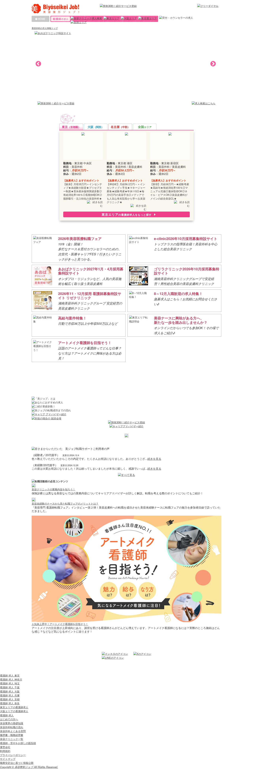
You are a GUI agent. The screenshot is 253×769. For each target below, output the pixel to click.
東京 (71, 127)
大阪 (96, 127)
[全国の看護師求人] (79, 22)
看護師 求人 (7, 715)
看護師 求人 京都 (10, 699)
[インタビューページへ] (34, 485)
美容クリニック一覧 (11, 739)
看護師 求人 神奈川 (11, 679)
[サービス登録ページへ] (56, 103)
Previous (37, 63)
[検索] (86, 18)
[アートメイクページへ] (126, 620)
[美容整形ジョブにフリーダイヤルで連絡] (207, 6)
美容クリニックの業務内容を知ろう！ (53, 489)
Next (212, 63)
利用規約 (5, 751)
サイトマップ (7, 759)
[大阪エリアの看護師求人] (129, 18)
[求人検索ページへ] (203, 103)
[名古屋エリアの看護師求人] (147, 18)
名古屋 (120, 127)
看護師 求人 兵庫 (10, 695)
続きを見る (154, 459)
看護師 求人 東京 (10, 675)
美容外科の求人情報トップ (45, 28)
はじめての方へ (9, 719)
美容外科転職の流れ (11, 727)
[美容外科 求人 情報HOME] (40, 19)
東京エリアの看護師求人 (14, 707)
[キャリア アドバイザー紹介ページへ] (126, 414)
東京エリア (127, 214)
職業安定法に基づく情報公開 (16, 763)
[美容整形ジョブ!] (64, 8)
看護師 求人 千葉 (10, 687)
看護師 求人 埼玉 (10, 683)
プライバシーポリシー (13, 755)
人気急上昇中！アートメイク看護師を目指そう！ (60, 624)
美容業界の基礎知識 (11, 723)
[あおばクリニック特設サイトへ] (126, 37)
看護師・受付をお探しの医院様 (18, 743)
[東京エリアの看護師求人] (111, 18)
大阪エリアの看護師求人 (14, 711)
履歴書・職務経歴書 (11, 735)
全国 (145, 127)
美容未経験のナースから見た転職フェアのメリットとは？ (65, 503)
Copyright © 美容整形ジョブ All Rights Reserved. (29, 767)
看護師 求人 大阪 (10, 691)
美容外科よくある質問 (13, 731)
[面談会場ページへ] (126, 418)
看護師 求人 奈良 (10, 703)
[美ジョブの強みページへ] (126, 435)
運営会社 (5, 747)
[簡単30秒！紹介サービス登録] (124, 6)
